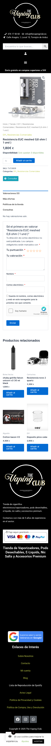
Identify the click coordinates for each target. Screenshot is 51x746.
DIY (19, 124)
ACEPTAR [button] (38, 741)
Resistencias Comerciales (19, 135)
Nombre (11, 274)
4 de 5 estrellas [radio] (37, 251)
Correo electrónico (15, 285)
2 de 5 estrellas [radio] (31, 251)
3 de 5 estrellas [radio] (34, 251)
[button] (25, 62)
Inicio (5, 124)
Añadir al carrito (24, 160)
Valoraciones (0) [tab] (11, 193)
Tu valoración (15, 255)
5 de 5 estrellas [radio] (40, 251)
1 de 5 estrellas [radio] (28, 251)
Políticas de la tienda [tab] (13, 204)
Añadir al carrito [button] (10, 393)
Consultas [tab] (8, 209)
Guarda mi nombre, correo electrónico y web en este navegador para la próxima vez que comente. (25, 299)
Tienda (12, 124)
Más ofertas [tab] (9, 199)
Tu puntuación (15, 250)
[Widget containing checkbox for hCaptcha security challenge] (27, 310)
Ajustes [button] (25, 741)
